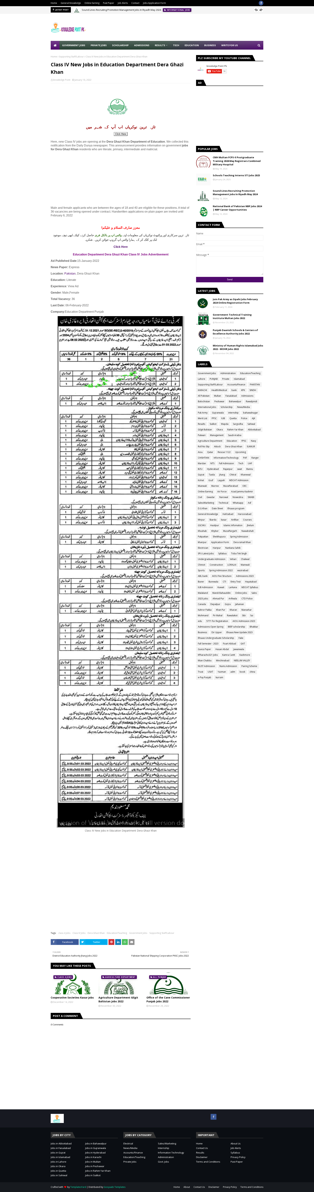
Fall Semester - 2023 (208, 643)
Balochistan (204, 401)
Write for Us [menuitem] (229, 45)
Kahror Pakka (205, 609)
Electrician (203, 547)
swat (239, 469)
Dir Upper (217, 632)
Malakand (203, 592)
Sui (251, 615)
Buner (201, 581)
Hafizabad (228, 514)
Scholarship (227, 407)
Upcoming (240, 452)
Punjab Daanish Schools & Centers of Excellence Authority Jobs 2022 (235, 331)
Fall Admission (226, 463)
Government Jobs (138, 933)
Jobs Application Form (154, 3)
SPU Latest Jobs (206, 553)
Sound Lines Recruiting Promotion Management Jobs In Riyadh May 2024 (121, 9)
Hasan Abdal (222, 649)
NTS (212, 463)
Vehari (233, 559)
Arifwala (233, 598)
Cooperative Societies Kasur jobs (72, 997)
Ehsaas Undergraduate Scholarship (216, 638)
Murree (215, 485)
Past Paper (108, 3)
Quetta (233, 418)
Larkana (233, 587)
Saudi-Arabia (234, 435)
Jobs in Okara (58, 1166)
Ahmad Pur (218, 598)
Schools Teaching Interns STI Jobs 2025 (236, 175)
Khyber (215, 531)
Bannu (249, 469)
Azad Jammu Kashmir (242, 491)
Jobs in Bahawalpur (95, 1143)
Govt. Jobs (163, 1161)
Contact (135, 3)
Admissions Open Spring (210, 626)
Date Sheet (217, 508)
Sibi (244, 615)
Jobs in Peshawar (94, 1166)
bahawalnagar (250, 412)
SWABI (251, 497)
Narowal (223, 497)
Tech (240, 463)
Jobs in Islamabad (60, 1157)
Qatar (210, 452)
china (252, 671)
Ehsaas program (236, 508)
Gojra (228, 604)
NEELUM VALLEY (242, 660)
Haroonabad (244, 514)
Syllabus (222, 553)
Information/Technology (226, 457)
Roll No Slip (204, 446)
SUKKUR (251, 446)
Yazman (222, 671)
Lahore (201, 378)
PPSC (214, 418)
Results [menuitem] (160, 45)
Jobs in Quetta (58, 1170)
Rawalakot (232, 615)
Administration (228, 373)
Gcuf (210, 480)
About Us (236, 1143)
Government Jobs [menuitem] (73, 45)
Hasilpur (214, 525)
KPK (243, 390)
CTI (224, 581)
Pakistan (70, 273)
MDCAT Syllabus (249, 587)
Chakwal (245, 559)
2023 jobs (203, 598)
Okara (219, 429)
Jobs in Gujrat (58, 1152)
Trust (200, 671)
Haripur (217, 547)
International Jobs (207, 407)
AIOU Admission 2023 (244, 621)
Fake (241, 638)
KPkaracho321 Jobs (208, 654)
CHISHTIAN (203, 457)
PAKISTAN (255, 384)
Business (202, 632)
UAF (250, 463)
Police (244, 418)
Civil (200, 497)
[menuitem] (55, 45)
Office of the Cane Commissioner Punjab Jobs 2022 (168, 999)
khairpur (202, 542)
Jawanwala (238, 649)
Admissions (247, 395)
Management (217, 435)
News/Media (243, 407)
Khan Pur (220, 609)
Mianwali (202, 485)
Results (201, 423)
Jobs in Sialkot (92, 1175)
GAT (243, 643)
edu (200, 621)
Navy (253, 440)
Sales (254, 592)
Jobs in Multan (93, 1161)
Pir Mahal (217, 615)
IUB (223, 418)
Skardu (212, 519)
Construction (216, 564)
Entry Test (236, 581)
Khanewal (246, 474)
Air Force (222, 491)
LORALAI (232, 564)
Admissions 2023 (245, 576)
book (242, 671)
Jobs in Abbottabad (61, 1143)
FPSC (243, 440)
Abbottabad (254, 429)
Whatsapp (238, 502)
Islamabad (239, 378)
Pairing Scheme (249, 666)
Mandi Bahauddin (221, 592)
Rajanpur (228, 469)
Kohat (201, 480)
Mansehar (246, 609)
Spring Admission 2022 (221, 570)
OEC (244, 485)
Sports (201, 570)
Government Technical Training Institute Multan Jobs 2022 (232, 316)
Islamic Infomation (233, 525)
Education (232, 440)
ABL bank (203, 576)
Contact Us (202, 1148)
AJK (253, 418)
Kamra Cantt (228, 654)
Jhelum (250, 525)
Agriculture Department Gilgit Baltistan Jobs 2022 (118, 999)
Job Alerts (123, 3)
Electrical (128, 1143)
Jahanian (239, 604)
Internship (163, 1148)
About (187, 1187)
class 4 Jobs (64, 933)
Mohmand (203, 615)
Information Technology (171, 1152)
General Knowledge (71, 3)
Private (225, 378)
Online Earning (91, 3)
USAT (210, 671)
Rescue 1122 (224, 452)
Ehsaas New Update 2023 (239, 632)
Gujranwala (218, 412)
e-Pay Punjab (204, 677)
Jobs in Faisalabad (61, 1148)
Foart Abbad (229, 643)
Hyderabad (213, 469)
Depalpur (215, 604)
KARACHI (202, 390)
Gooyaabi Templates (114, 1187)
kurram (219, 677)
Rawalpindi (251, 401)
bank (234, 390)
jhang (222, 474)
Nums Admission (228, 666)
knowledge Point (61, 79)
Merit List (202, 418)
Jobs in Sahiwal (59, 1175)
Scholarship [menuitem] (120, 45)
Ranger (255, 457)
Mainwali (245, 564)
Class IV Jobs (79, 933)
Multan (217, 395)
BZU (200, 469)
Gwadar (211, 497)
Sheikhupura (219, 536)
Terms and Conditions (208, 1161)
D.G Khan (202, 508)
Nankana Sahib (233, 547)
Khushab (202, 531)
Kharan (233, 609)
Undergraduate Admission (211, 559)
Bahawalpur (235, 401)
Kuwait (221, 587)
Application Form (220, 542)
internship (233, 412)
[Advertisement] (197, 27)
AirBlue (235, 519)
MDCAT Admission (238, 480)
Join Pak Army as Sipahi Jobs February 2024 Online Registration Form (235, 301)
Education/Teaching (117, 933)
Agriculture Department (210, 440)
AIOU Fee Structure (222, 576)
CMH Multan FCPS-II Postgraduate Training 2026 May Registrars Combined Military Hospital (237, 161)
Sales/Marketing (206, 502)
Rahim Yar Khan (235, 429)
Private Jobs (129, 1161)
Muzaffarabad (230, 485)
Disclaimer (202, 1157)
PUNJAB (214, 378)
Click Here (120, 134)
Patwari (202, 435)
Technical (223, 502)
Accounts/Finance (236, 384)
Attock (217, 446)
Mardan (202, 463)
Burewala (213, 581)
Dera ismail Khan (242, 542)
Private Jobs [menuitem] (99, 45)
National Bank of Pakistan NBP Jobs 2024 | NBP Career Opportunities (237, 208)
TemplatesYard (78, 1187)
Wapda (224, 423)
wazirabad (242, 570)
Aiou (200, 452)
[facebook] (261, 3)
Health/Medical (219, 390)
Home (54, 3)
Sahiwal (251, 423)
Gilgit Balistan (205, 429)
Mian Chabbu (205, 660)
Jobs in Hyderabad (95, 1152)
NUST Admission (206, 666)
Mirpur (201, 519)
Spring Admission (239, 536)
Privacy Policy (238, 1157)
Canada (202, 604)
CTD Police (247, 598)
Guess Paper (204, 649)
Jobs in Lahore (58, 1161)
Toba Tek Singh (239, 553)
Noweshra (238, 497)
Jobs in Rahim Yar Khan (97, 1170)
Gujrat (201, 474)
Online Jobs (241, 592)
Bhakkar (254, 626)
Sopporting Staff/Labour (71, 56)
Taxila (212, 474)
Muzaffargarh (230, 531)
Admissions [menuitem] (141, 45)
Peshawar (219, 401)
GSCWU (202, 525)
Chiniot (201, 564)
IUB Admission (205, 587)
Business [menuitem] (210, 45)
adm (232, 671)
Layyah (221, 480)
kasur (224, 519)
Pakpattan (203, 536)
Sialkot (213, 423)
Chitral (233, 474)
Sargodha (238, 423)
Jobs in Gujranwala (95, 1148)
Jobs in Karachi (93, 1157)
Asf (249, 502)
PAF (245, 457)
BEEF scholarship (236, 626)
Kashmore (244, 654)
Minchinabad (222, 660)
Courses (247, 519)
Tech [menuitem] (176, 45)
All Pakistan (204, 395)
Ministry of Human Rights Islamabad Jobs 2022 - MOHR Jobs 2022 (238, 347)
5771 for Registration (217, 621)
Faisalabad (231, 395)
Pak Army (203, 412)
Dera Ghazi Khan (96, 933)
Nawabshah (247, 531)
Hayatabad (251, 581)
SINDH (252, 390)
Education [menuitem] (192, 45)
